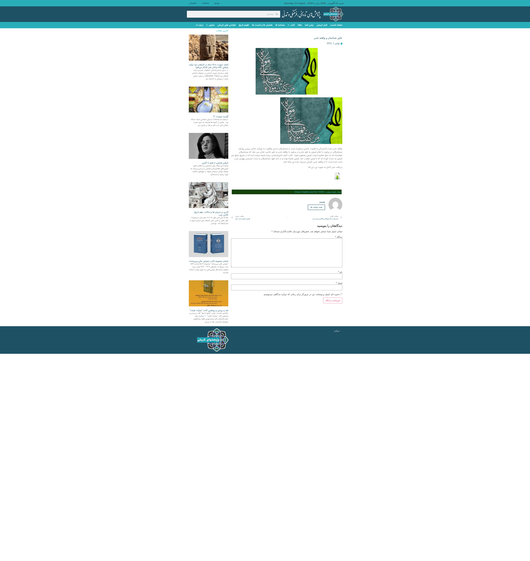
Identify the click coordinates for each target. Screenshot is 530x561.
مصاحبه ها (280, 25)
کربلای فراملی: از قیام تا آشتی (215, 163)
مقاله (300, 25)
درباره (337, 331)
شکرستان (192, 3)
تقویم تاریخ (244, 25)
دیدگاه (338, 237)
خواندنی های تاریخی (227, 25)
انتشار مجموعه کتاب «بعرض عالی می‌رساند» (208, 261)
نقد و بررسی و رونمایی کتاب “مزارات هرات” (209, 310)
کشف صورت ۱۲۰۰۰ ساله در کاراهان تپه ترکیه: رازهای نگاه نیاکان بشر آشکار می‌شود (208, 66)
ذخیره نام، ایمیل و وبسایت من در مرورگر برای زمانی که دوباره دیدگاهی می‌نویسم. (301, 294)
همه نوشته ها (316, 207)
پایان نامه (309, 25)
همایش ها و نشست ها (262, 25)
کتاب (292, 25)
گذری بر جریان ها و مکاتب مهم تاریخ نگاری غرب (211, 213)
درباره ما (199, 25)
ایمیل (339, 283)
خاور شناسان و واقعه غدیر (328, 37)
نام (340, 272)
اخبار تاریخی (321, 25)
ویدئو (216, 3)
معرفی (211, 25)
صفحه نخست (336, 25)
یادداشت (205, 3)
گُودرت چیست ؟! (220, 116)
